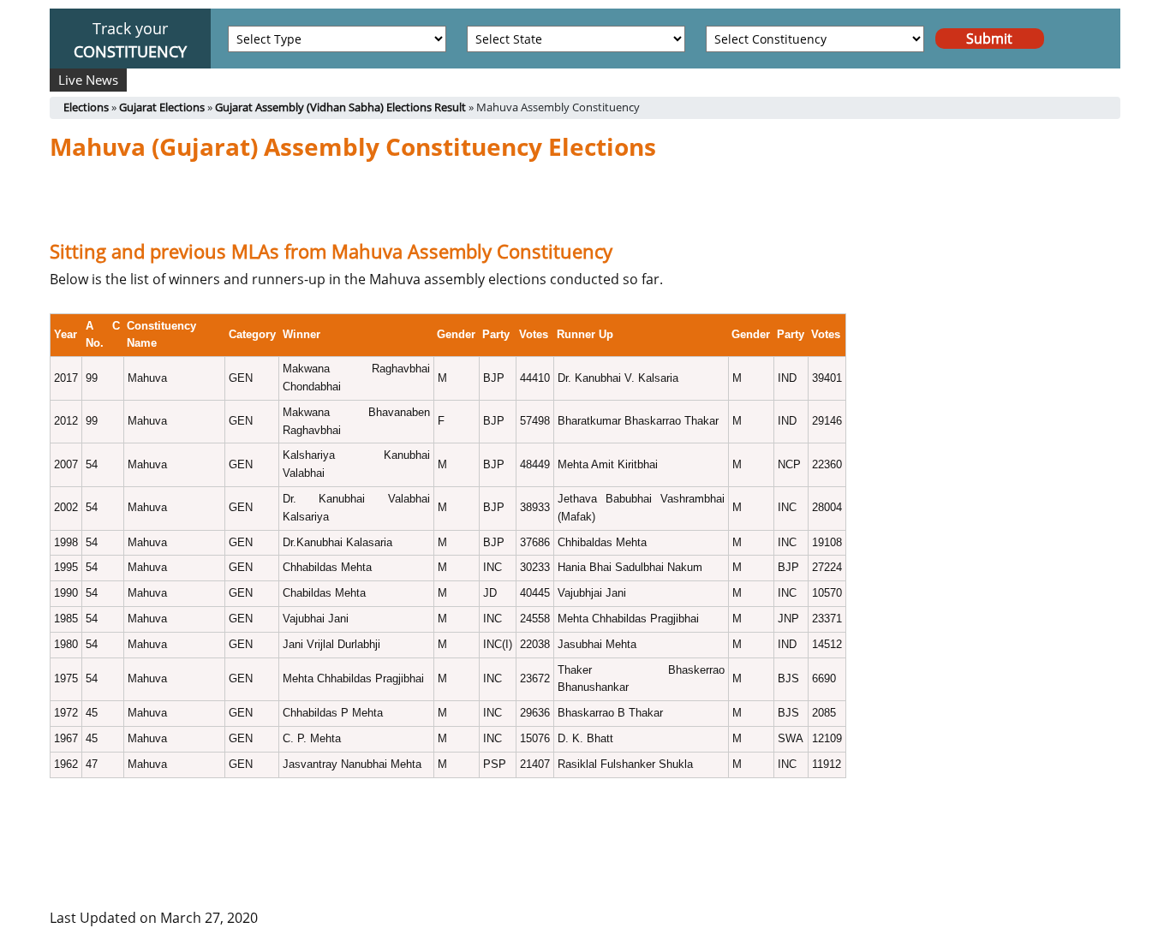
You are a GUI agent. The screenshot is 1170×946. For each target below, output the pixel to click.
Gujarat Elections (162, 107)
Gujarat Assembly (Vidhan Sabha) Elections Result (340, 107)
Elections (86, 107)
